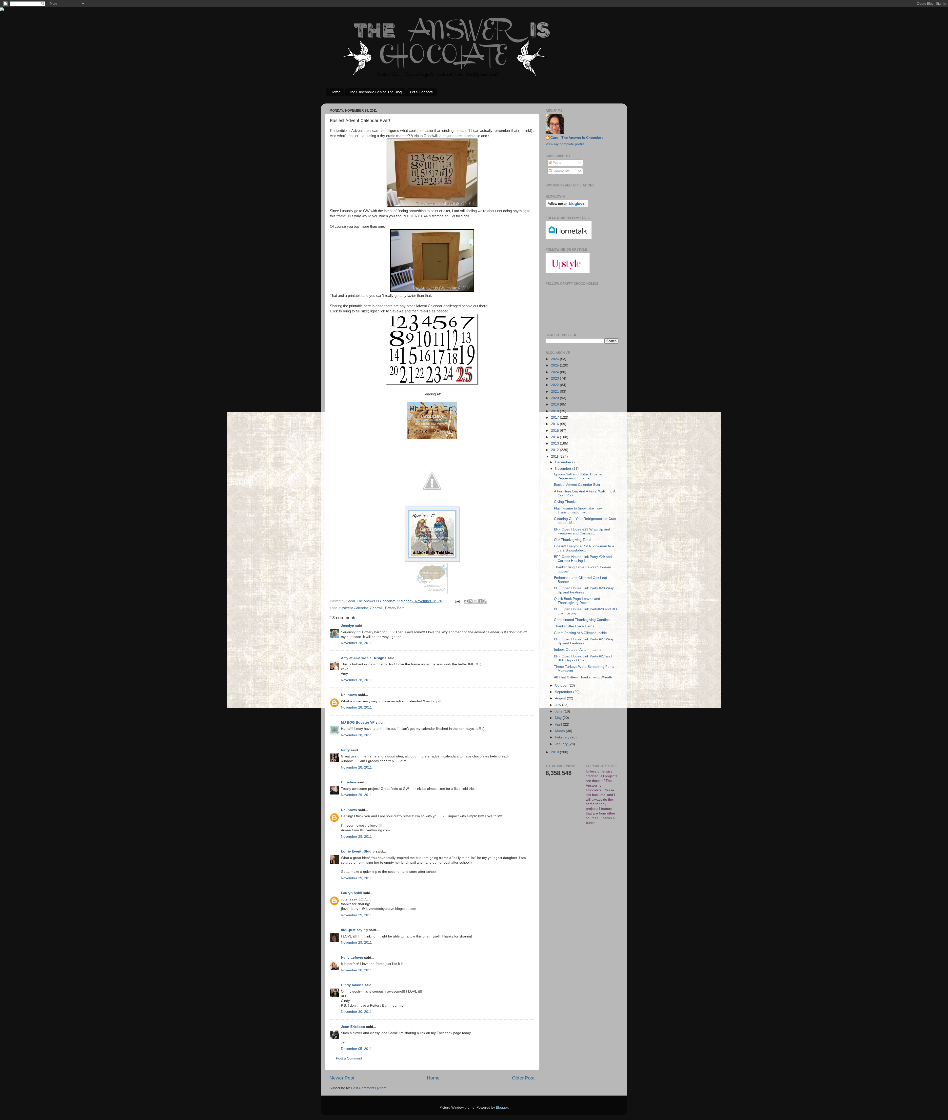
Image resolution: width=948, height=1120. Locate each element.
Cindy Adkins (352, 985)
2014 (555, 437)
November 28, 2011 (356, 643)
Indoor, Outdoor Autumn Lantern (579, 650)
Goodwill (376, 608)
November (563, 468)
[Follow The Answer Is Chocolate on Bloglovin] (567, 206)
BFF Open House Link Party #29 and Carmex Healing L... (583, 559)
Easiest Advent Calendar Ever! (577, 485)
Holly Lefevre (352, 957)
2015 (555, 430)
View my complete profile (565, 144)
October (562, 685)
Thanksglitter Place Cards (574, 626)
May (559, 718)
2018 (555, 411)
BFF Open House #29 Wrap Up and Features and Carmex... (582, 531)
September (564, 692)
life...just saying (354, 930)
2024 (555, 372)
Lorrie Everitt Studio (358, 851)
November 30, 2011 (356, 970)
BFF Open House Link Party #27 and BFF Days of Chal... (583, 658)
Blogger (502, 1107)
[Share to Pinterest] (484, 601)
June (559, 711)
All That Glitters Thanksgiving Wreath (583, 677)
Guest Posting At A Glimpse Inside (580, 633)
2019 (555, 404)
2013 (555, 443)
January (562, 744)
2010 (555, 752)
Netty (345, 750)
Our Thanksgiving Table (572, 540)
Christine (348, 782)
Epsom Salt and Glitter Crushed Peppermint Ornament (578, 476)
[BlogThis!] (470, 601)
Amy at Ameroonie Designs (363, 658)
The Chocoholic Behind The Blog (375, 92)
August (561, 698)
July (558, 705)
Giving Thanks (565, 502)
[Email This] (466, 601)
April (559, 724)
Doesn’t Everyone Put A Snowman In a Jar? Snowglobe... (584, 548)
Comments (561, 171)
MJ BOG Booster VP (358, 722)
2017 (555, 417)
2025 (555, 365)
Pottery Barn (395, 608)
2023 (555, 378)
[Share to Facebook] (480, 601)
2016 (555, 424)
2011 (555, 456)
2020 (555, 398)
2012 (555, 450)
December (563, 462)
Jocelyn (347, 626)
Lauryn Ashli (351, 893)
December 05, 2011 (356, 1049)
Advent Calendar (355, 608)
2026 (555, 359)
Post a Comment (349, 1058)
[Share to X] (475, 601)
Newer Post (342, 1077)
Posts (556, 162)
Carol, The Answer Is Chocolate (577, 138)
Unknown (349, 695)
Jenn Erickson (353, 1027)
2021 (555, 391)
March (560, 731)
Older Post (523, 1077)
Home (335, 92)
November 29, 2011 (356, 795)
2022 (555, 385)
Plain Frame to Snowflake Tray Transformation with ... (578, 510)
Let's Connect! (421, 92)
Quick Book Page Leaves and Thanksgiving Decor (577, 601)
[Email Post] (457, 601)
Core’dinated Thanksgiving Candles (582, 620)
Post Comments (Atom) (369, 1088)
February (562, 737)
